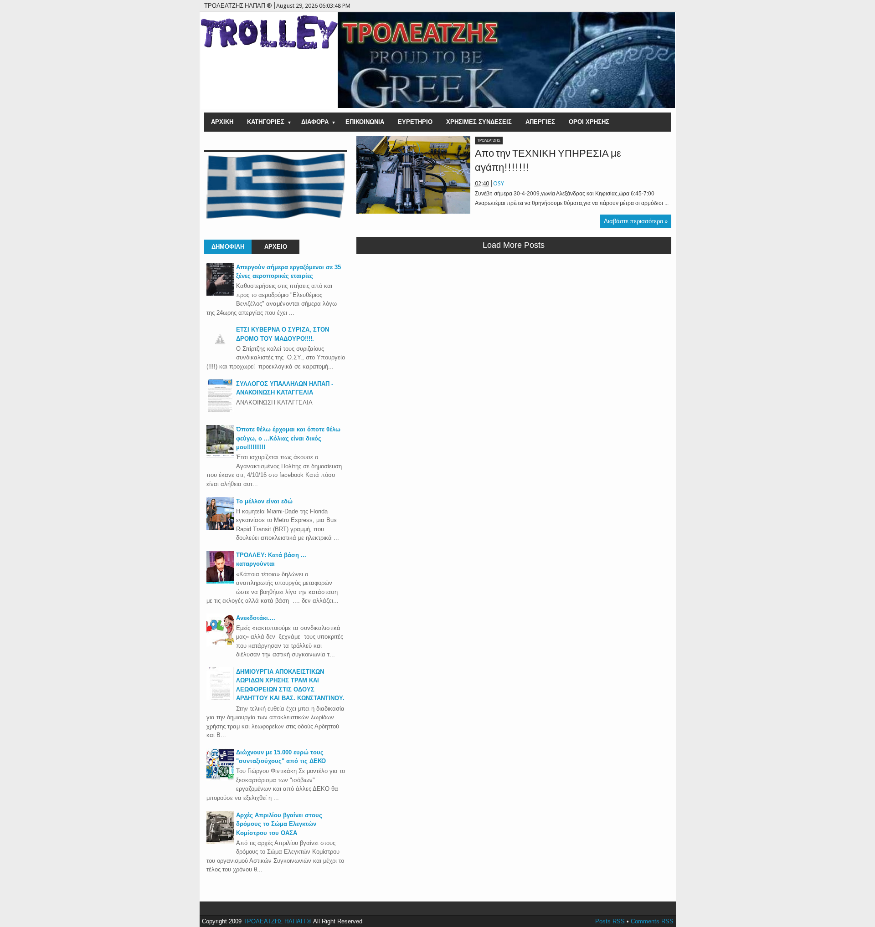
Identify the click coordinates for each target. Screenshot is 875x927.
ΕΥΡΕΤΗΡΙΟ (415, 121)
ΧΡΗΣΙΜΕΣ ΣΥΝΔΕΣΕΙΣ (479, 121)
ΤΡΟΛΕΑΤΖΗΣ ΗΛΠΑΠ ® (277, 921)
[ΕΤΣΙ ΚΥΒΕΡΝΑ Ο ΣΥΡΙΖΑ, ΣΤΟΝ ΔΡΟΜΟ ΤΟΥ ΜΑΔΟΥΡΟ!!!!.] (220, 350)
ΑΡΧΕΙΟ (275, 246)
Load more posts (514, 245)
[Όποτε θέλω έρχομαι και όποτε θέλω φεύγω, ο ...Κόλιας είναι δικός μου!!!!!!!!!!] (220, 455)
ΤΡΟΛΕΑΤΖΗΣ (488, 140)
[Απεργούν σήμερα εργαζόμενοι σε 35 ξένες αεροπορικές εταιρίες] (220, 293)
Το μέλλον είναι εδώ (264, 501)
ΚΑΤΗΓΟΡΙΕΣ (265, 121)
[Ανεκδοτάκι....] (220, 644)
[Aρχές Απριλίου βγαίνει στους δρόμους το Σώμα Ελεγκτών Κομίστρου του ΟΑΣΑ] (220, 841)
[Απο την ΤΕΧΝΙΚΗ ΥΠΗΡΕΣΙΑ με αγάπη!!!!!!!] (413, 175)
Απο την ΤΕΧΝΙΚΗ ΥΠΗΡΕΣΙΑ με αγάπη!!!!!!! (548, 160)
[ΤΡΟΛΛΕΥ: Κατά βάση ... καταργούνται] (220, 581)
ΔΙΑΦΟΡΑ (315, 121)
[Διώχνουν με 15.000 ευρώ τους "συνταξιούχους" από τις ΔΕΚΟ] (220, 778)
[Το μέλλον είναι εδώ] (220, 527)
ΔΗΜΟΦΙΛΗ (227, 246)
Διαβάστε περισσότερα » (636, 221)
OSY (498, 183)
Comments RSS (652, 921)
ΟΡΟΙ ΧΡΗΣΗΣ (589, 121)
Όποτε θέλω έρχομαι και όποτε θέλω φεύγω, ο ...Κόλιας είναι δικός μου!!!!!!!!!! (288, 438)
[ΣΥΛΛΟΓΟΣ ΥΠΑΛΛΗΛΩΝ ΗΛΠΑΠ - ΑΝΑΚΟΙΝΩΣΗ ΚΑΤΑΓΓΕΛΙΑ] (220, 410)
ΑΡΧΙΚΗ (222, 121)
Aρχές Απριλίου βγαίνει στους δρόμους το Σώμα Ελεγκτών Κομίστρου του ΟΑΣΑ (279, 824)
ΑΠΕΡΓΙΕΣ (540, 121)
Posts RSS (610, 921)
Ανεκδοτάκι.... (255, 618)
